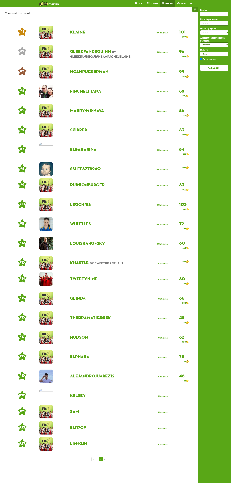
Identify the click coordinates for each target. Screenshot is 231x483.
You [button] (183, 3)
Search (203, 10)
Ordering (204, 50)
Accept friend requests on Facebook (212, 39)
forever (49, 3)
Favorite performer (209, 19)
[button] (191, 3)
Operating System (208, 28)
